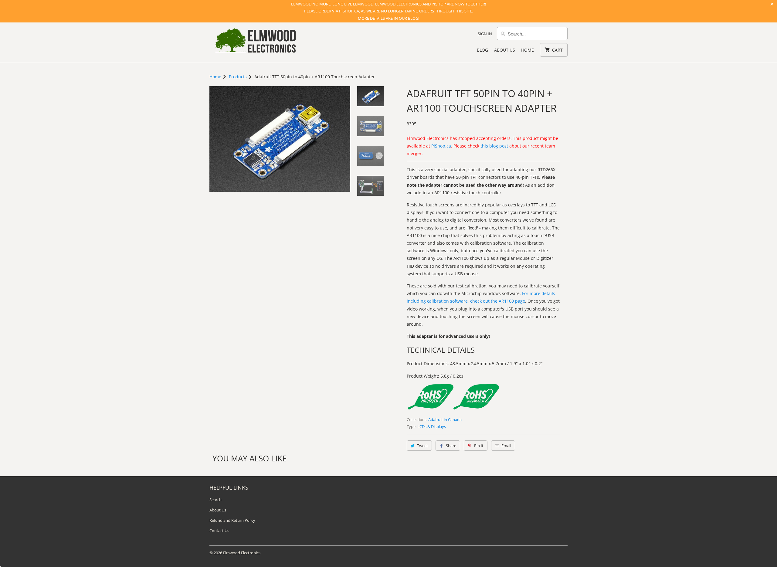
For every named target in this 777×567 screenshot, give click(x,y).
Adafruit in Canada (445, 419)
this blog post (494, 146)
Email (506, 445)
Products (238, 77)
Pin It (479, 445)
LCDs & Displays (431, 426)
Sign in (485, 33)
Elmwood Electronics (241, 552)
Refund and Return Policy (232, 520)
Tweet (422, 445)
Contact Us (219, 530)
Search (215, 499)
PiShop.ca (441, 146)
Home (527, 50)
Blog (482, 50)
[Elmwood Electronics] (254, 42)
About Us (504, 50)
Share (451, 445)
